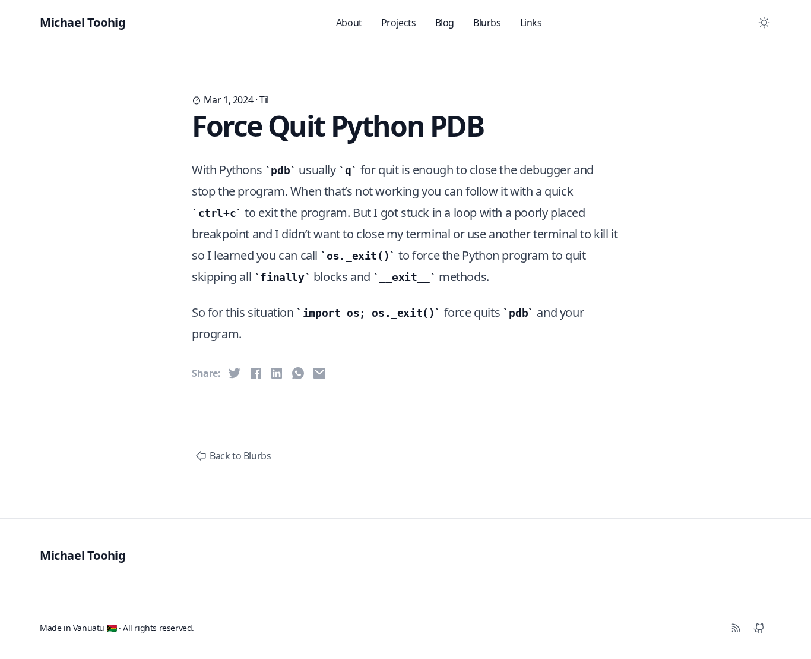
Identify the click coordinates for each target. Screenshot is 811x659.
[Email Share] (319, 373)
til (264, 99)
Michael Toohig (82, 555)
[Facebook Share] (256, 373)
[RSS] (735, 628)
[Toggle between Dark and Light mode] (764, 22)
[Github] (759, 628)
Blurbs (487, 22)
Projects (398, 22)
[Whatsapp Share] (298, 373)
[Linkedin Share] (277, 373)
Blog (444, 22)
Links (531, 22)
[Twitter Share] (234, 373)
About (349, 22)
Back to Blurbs (240, 455)
